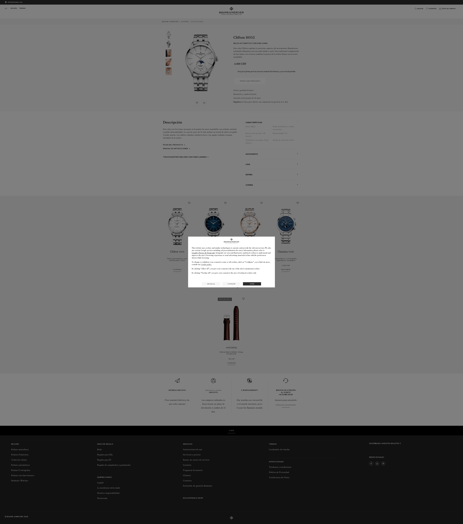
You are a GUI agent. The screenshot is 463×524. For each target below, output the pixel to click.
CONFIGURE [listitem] (231, 284)
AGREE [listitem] (252, 284)
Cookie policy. (206, 264)
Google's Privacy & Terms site (203, 253)
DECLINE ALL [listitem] (211, 284)
